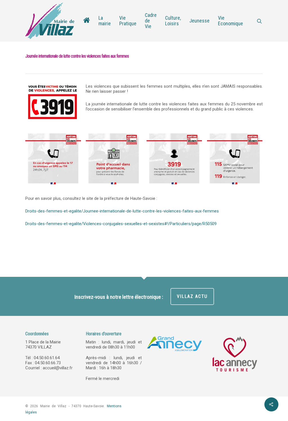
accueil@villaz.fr (58, 367)
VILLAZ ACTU (192, 296)
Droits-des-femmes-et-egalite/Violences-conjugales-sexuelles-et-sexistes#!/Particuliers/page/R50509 (121, 223)
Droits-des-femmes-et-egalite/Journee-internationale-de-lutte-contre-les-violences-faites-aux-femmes (122, 211)
